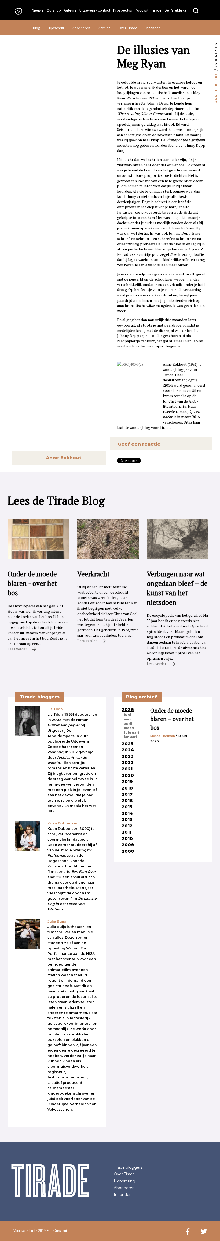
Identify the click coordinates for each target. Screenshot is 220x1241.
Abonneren (81, 28)
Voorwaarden (23, 1231)
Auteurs (70, 10)
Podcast (141, 10)
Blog (36, 28)
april (128, 724)
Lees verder (18, 648)
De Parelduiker (176, 10)
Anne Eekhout (216, 87)
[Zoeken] (196, 11)
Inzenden (153, 28)
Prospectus (122, 10)
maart (129, 728)
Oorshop (54, 10)
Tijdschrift (56, 28)
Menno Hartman (162, 736)
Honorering (124, 1181)
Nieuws (37, 10)
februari (131, 732)
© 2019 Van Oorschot (50, 1231)
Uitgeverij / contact (94, 10)
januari (130, 737)
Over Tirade (127, 28)
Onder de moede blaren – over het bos (172, 719)
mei (127, 719)
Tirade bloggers (128, 1167)
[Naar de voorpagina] (17, 11)
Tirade (156, 10)
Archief (104, 28)
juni (127, 715)
